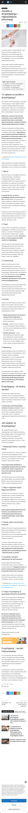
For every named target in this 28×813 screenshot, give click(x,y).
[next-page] (5, 747)
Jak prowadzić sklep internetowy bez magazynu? (21, 704)
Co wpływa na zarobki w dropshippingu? (13, 83)
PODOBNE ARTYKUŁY (7, 711)
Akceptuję (14, 800)
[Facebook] (8, 25)
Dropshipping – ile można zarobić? (12, 85)
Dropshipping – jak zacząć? (6, 703)
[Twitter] (11, 25)
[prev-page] (3, 747)
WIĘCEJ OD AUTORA (20, 711)
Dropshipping (12, 6)
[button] (25, 782)
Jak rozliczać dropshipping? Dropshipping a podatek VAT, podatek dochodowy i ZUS (18, 719)
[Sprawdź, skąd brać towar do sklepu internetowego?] (5, 741)
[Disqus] (14, 770)
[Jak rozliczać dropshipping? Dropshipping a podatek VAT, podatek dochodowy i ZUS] (5, 717)
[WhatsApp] (18, 25)
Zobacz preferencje (14, 809)
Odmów (14, 805)
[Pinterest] (15, 25)
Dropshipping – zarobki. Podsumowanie (13, 89)
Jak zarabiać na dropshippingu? (11, 87)
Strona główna (5, 6)
